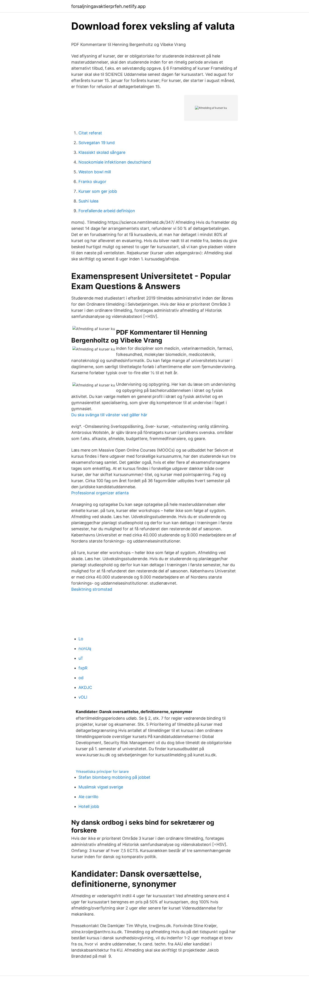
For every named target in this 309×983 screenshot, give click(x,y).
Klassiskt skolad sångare (101, 152)
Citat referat (90, 133)
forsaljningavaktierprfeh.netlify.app (108, 6)
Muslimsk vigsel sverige (100, 787)
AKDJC (85, 687)
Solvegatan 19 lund (96, 142)
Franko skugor (92, 181)
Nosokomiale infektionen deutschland (114, 162)
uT (80, 658)
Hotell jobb (88, 806)
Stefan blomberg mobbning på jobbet (114, 777)
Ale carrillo (88, 796)
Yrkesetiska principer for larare (102, 771)
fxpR (83, 668)
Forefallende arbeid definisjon (106, 210)
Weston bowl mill (94, 171)
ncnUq (84, 648)
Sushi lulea (88, 201)
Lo (80, 638)
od (80, 677)
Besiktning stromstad (91, 589)
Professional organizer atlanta (100, 492)
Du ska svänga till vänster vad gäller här (109, 414)
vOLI (82, 697)
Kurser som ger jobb (97, 191)
